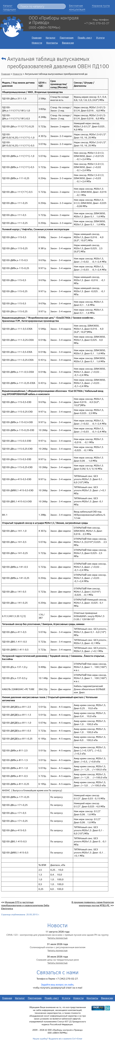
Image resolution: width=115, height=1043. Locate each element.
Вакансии (68, 42)
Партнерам (67, 37)
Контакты (52, 42)
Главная (36, 37)
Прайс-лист (85, 37)
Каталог (51, 37)
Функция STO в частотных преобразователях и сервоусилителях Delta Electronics (25, 905)
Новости (37, 42)
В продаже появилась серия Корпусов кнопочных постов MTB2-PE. (93, 904)
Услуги (100, 37)
